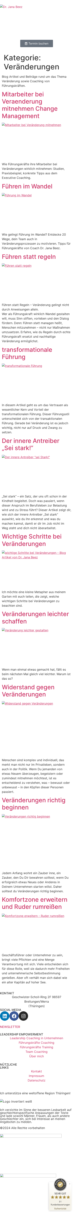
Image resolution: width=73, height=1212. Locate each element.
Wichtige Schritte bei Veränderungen (32, 540)
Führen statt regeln (29, 256)
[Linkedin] (4, 1016)
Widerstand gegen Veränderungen (28, 690)
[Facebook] (14, 1016)
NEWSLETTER (10, 1027)
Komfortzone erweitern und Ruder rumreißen (34, 903)
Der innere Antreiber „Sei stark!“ (30, 444)
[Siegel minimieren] (70, 1184)
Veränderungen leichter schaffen (35, 617)
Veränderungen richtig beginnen (34, 803)
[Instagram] (23, 1016)
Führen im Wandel (27, 186)
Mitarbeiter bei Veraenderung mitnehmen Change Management (30, 105)
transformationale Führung (27, 353)
